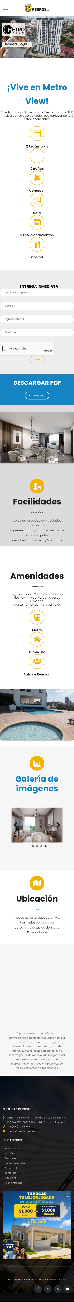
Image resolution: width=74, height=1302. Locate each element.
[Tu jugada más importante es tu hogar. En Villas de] (37, 1225)
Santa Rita (10, 1173)
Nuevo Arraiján (13, 1182)
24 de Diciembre (14, 1148)
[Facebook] (38, 1289)
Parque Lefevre (13, 1168)
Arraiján (9, 1153)
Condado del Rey (14, 1163)
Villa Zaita (10, 1177)
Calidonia (10, 1158)
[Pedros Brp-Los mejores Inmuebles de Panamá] (37, 8)
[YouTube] (67, 1289)
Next (57, 825)
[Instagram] (48, 1289)
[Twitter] (58, 1289)
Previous (16, 825)
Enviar (37, 359)
